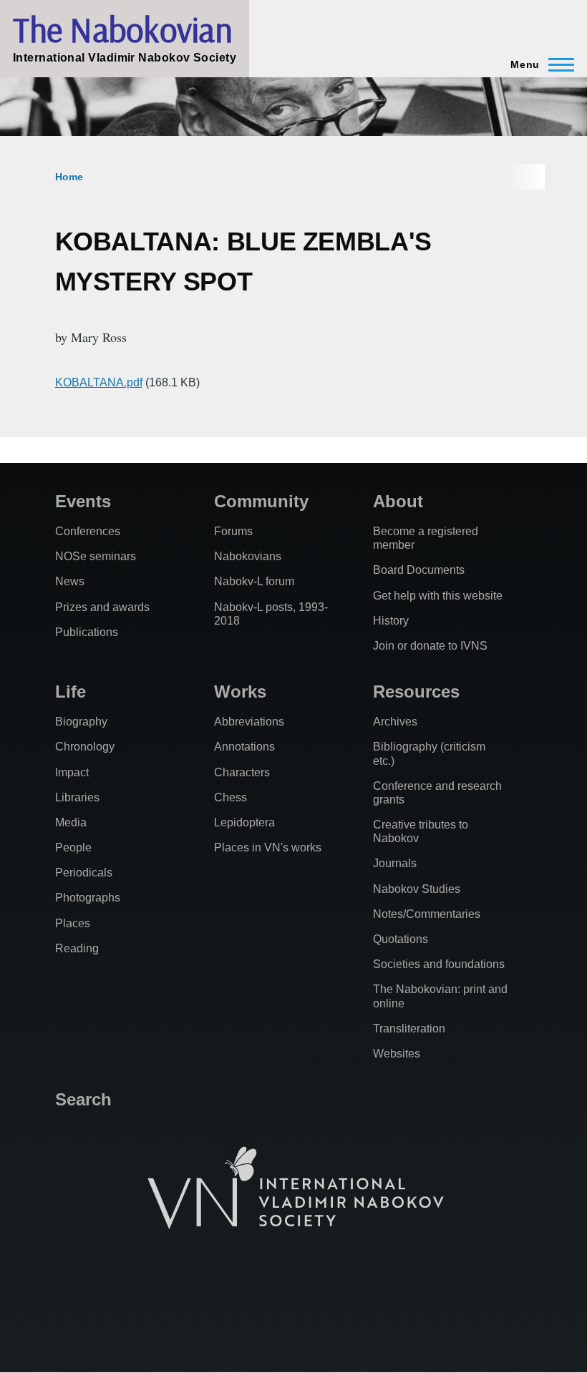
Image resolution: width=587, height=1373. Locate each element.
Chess (230, 797)
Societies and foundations (439, 964)
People (73, 847)
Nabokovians (247, 556)
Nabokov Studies (416, 889)
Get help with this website (438, 596)
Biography (81, 721)
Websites (396, 1053)
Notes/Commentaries (426, 914)
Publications (86, 632)
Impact (72, 772)
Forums (233, 531)
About (398, 501)
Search (83, 1099)
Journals (395, 863)
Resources (416, 691)
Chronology (85, 747)
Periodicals (83, 872)
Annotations (244, 747)
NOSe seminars (95, 556)
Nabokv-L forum (254, 581)
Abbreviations (249, 721)
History (391, 621)
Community (261, 501)
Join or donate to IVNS (430, 646)
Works (240, 691)
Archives (395, 721)
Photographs (87, 897)
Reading (77, 948)
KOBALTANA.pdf (98, 382)
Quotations (400, 939)
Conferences (87, 531)
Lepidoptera (244, 822)
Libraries (77, 797)
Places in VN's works (267, 847)
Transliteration (409, 1028)
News (69, 581)
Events (83, 501)
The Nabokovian (122, 29)
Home (69, 176)
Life (70, 691)
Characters (242, 772)
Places (72, 923)
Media (71, 822)
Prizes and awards (102, 607)
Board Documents (419, 570)
